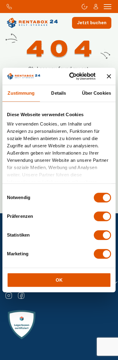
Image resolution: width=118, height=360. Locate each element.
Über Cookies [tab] (96, 93)
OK (59, 280)
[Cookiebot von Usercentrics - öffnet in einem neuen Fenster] (72, 76)
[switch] (102, 216)
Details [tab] (58, 93)
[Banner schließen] (109, 76)
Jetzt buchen (92, 22)
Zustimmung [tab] (21, 93)
